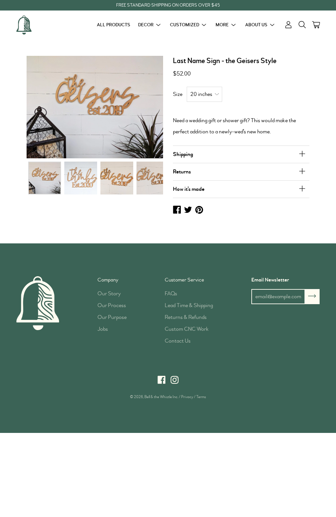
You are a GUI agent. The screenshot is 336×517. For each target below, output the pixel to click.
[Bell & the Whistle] (41, 24)
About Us (256, 25)
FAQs (171, 293)
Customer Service (184, 280)
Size (177, 94)
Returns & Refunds (186, 317)
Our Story (109, 293)
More (222, 25)
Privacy (187, 396)
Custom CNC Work (187, 329)
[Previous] (42, 107)
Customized (184, 25)
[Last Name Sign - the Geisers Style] (44, 178)
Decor (146, 25)
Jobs (102, 329)
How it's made (188, 189)
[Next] (147, 107)
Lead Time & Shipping (189, 305)
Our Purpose (112, 317)
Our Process (111, 305)
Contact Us (178, 340)
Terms (201, 396)
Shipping (183, 154)
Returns (182, 171)
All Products (113, 25)
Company (107, 280)
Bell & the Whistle (158, 396)
